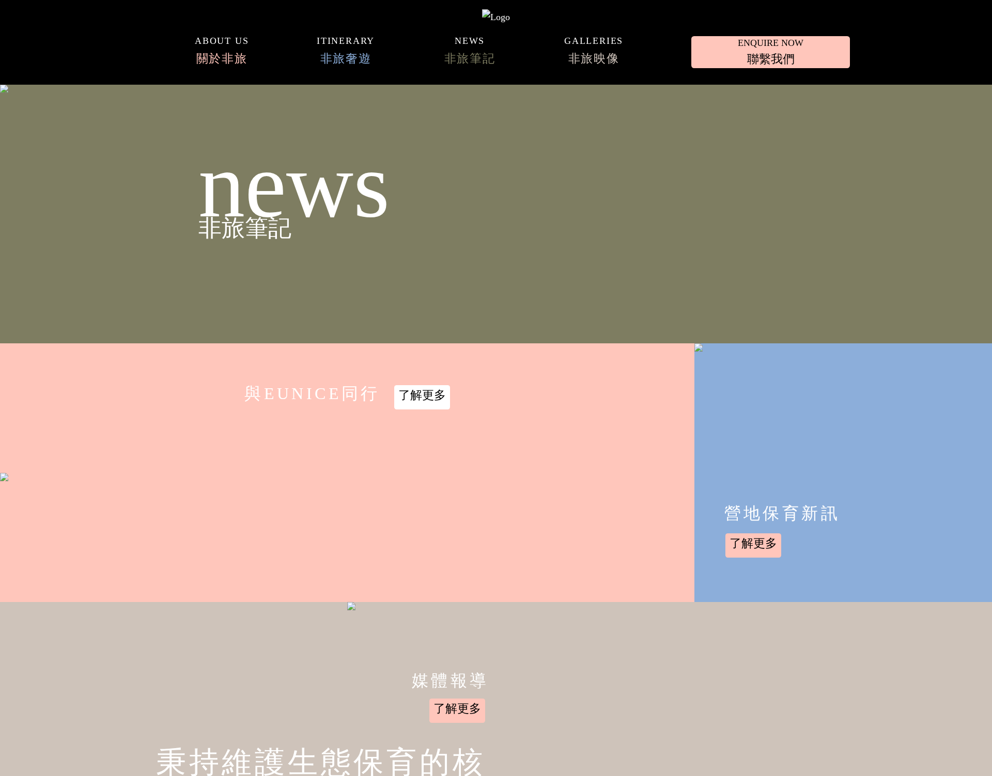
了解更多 (422, 395)
